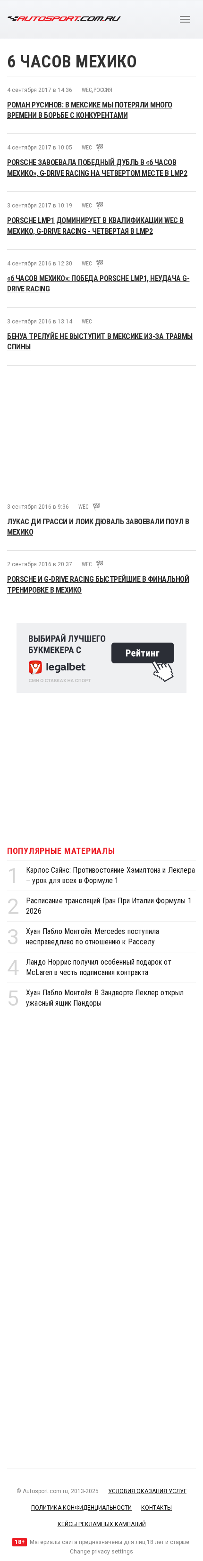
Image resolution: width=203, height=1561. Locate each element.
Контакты (156, 1507)
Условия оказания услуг (147, 1491)
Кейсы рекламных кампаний (102, 1524)
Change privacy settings (101, 1551)
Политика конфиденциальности (81, 1507)
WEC (87, 90)
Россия (102, 90)
